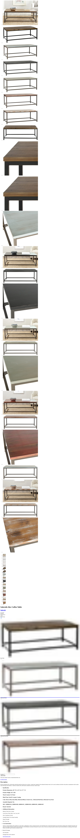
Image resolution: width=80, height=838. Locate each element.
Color (1, 615)
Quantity (2, 774)
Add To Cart (3, 775)
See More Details (3, 779)
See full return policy (7, 836)
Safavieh (3, 610)
